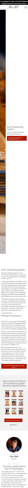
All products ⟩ (13, 425)
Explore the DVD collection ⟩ (13, 420)
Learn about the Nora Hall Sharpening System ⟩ (15, 138)
